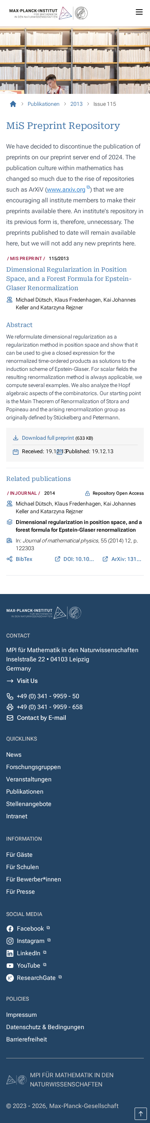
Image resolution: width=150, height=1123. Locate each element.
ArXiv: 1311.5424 (128, 559)
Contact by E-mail (41, 717)
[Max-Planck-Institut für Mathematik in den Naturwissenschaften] (13, 104)
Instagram (31, 940)
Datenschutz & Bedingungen (45, 1027)
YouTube (29, 965)
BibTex (24, 559)
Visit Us (27, 680)
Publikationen (24, 791)
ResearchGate (37, 977)
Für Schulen (22, 867)
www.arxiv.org (66, 189)
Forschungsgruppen (33, 767)
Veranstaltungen (29, 779)
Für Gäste (19, 854)
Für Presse (20, 891)
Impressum (21, 1014)
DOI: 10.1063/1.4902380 (79, 559)
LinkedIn (29, 953)
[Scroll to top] (141, 1114)
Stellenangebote (29, 804)
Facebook (31, 928)
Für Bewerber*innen (33, 879)
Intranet (16, 816)
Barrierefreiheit (26, 1039)
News (14, 754)
